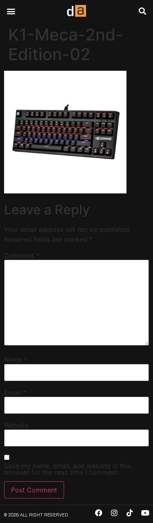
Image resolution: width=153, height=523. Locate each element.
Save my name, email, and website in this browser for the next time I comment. (67, 469)
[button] (11, 11)
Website (16, 425)
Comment (22, 255)
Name (15, 359)
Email (15, 392)
